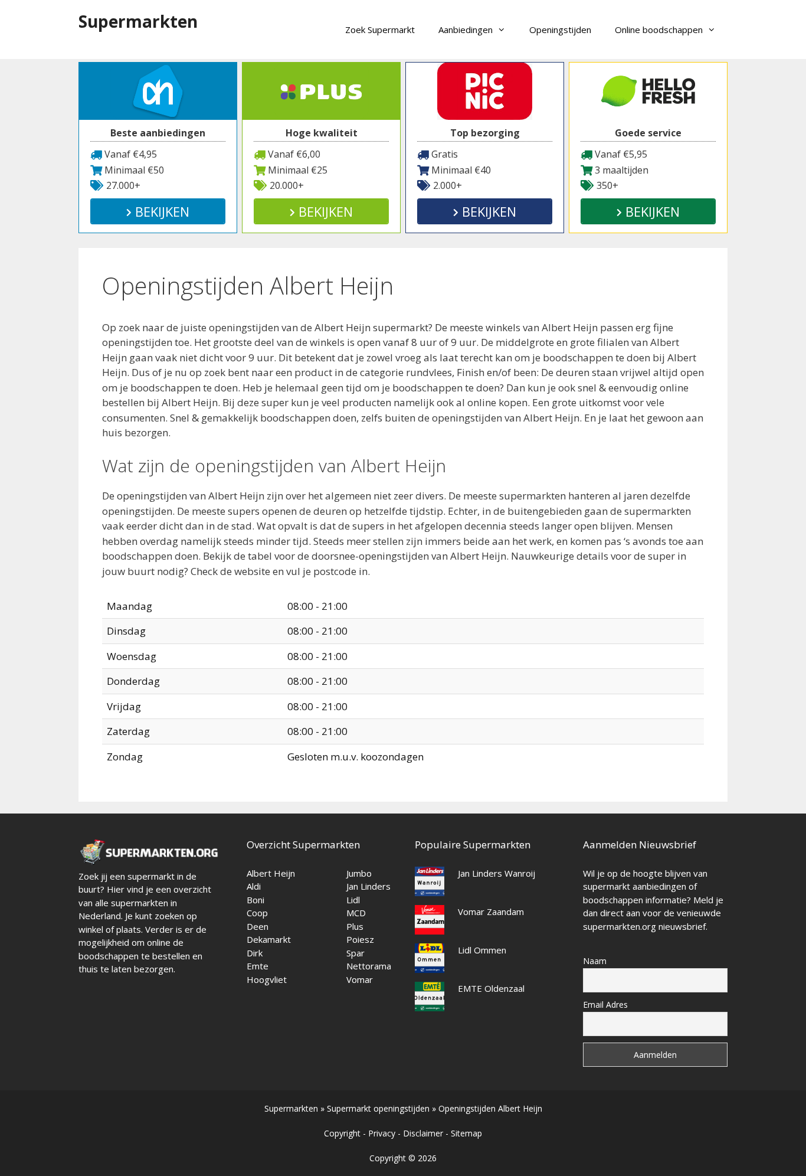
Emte (257, 966)
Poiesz (360, 939)
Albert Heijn (271, 873)
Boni (255, 900)
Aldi (254, 886)
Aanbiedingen (465, 29)
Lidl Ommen (482, 950)
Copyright (342, 1133)
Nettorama (368, 966)
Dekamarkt (269, 939)
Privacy (381, 1133)
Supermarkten (138, 21)
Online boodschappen (659, 29)
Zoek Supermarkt (380, 29)
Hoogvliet (267, 979)
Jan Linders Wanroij (496, 873)
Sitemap (466, 1133)
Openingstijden (560, 29)
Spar (355, 953)
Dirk (255, 953)
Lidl (353, 900)
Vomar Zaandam (491, 911)
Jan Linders (368, 886)
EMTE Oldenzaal (491, 988)
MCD (356, 913)
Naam (595, 960)
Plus (354, 926)
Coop (257, 913)
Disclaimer (423, 1133)
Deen (257, 926)
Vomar (359, 979)
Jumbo (359, 873)
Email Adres (605, 1004)
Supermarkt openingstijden (378, 1108)
